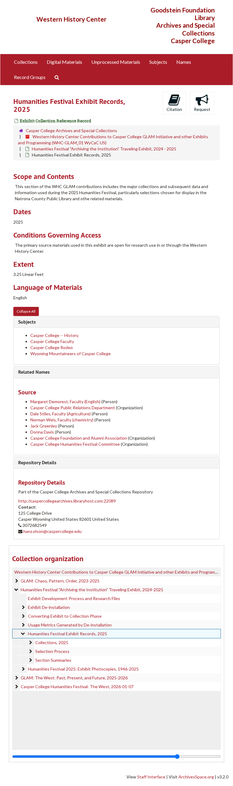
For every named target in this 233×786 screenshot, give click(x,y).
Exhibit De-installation (49, 607)
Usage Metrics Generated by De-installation (70, 624)
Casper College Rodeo (51, 347)
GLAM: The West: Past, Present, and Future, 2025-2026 (74, 677)
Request (202, 109)
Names (183, 62)
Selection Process (52, 651)
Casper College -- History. (54, 335)
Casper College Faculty (52, 341)
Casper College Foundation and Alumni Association (78, 438)
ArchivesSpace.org (196, 776)
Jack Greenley (43, 425)
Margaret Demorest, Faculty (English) (65, 401)
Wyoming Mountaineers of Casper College (70, 353)
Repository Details (37, 462)
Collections (26, 62)
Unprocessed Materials (115, 62)
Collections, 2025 (51, 642)
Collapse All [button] (26, 311)
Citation (174, 109)
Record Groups (30, 77)
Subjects (158, 62)
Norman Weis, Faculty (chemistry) (62, 419)
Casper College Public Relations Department (72, 407)
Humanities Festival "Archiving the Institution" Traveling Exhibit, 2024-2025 (92, 589)
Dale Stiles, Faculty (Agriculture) (61, 413)
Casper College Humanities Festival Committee (75, 444)
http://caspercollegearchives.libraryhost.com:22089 (67, 500)
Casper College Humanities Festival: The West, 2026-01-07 (77, 686)
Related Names (34, 372)
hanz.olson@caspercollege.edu (52, 531)
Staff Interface (151, 776)
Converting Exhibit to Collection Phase (65, 616)
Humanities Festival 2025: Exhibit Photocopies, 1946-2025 (83, 668)
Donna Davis (42, 431)
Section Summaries (53, 660)
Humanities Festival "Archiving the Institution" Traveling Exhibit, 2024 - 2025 (104, 148)
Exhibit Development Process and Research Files (74, 598)
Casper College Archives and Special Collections (71, 130)
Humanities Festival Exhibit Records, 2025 (67, 633)
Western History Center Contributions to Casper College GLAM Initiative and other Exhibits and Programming (119, 572)
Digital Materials (64, 62)
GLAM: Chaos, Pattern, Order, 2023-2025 (60, 580)
